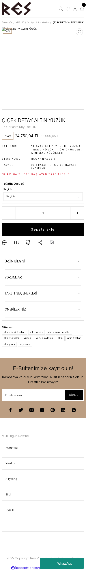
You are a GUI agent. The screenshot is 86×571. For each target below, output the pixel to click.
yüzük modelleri (44, 338)
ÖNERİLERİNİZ (15, 309)
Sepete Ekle (43, 229)
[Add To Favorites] (79, 31)
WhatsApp (64, 563)
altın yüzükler (11, 338)
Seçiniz (7, 189)
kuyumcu (25, 344)
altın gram (9, 344)
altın (60, 338)
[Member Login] (75, 8)
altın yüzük (36, 332)
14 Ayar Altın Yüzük (48, 146)
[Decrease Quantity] (8, 213)
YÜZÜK (75, 146)
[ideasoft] (20, 568)
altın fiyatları (74, 338)
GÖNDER (74, 395)
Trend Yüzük (42, 149)
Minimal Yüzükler (47, 153)
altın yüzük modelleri (59, 332)
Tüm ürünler (68, 149)
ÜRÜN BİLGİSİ (15, 261)
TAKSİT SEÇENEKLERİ (21, 293)
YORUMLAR (13, 277)
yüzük (27, 338)
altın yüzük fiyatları (14, 332)
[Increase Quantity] (77, 213)
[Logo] (16, 8)
